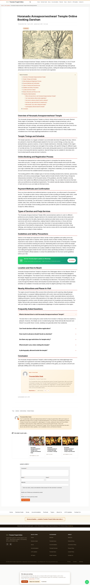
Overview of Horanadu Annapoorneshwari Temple (34, 77)
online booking (23, 410)
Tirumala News (52, 551)
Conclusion (25, 108)
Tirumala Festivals (53, 548)
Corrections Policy (72, 544)
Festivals (61, 2)
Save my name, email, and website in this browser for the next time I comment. (42, 487)
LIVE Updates (75, 2)
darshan (17, 410)
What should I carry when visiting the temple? (35, 104)
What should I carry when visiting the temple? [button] (34, 345)
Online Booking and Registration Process (32, 81)
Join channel (72, 260)
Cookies (75, 561)
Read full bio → (32, 390)
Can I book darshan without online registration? (35, 98)
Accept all (24, 581)
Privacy (69, 561)
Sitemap (81, 561)
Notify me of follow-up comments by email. (32, 492)
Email (47, 477)
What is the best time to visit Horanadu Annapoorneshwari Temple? (40, 96)
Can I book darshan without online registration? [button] (35, 328)
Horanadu (26, 28)
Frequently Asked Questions (29, 94)
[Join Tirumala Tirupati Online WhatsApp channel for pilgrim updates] (87, 582)
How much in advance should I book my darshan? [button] (35, 334)
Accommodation (55, 2)
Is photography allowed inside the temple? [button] (33, 350)
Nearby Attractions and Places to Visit (31, 91)
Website (23, 482)
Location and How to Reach (29, 89)
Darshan (51, 537)
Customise (43, 581)
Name (23, 477)
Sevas (49, 2)
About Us (69, 2)
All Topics (33, 555)
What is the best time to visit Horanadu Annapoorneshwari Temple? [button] (41, 314)
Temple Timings (30, 410)
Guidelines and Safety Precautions (30, 87)
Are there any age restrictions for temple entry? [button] (35, 339)
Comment (24, 468)
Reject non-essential (34, 581)
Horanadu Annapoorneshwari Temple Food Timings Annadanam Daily (36, 450)
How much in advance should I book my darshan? (36, 100)
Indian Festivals (52, 555)
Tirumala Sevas (52, 541)
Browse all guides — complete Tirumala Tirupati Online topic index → (45, 519)
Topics (65, 2)
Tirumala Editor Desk (36, 376)
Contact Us (81, 2)
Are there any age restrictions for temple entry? (36, 102)
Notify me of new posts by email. (29, 496)
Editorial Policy (71, 541)
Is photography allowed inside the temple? (35, 106)
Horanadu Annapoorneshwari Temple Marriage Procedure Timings (52, 449)
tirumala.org (70, 525)
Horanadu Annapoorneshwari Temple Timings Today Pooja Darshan (69, 449)
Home (38, 2)
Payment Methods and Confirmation (31, 83)
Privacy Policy (71, 548)
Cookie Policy (32, 578)
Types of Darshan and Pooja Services (31, 85)
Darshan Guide (44, 2)
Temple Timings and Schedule (30, 79)
